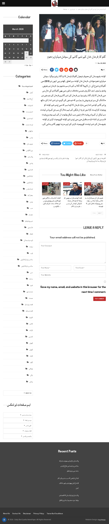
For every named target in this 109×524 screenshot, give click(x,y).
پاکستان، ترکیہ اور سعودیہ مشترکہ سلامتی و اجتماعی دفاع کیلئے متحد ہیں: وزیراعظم (69, 466)
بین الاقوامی (29, 150)
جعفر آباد (30, 195)
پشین (31, 163)
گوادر (31, 362)
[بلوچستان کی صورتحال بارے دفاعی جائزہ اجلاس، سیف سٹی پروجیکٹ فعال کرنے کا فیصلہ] (93, 188)
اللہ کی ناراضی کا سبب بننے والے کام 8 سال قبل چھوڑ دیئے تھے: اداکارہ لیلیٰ (68, 483)
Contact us (16, 513)
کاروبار (31, 317)
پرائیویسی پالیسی (27, 436)
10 (9, 49)
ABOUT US (28, 393)
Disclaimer (27, 513)
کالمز (31, 324)
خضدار (31, 215)
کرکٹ (31, 330)
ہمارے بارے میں (26, 415)
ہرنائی (31, 382)
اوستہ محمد (29, 125)
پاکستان (30, 157)
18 (13, 53)
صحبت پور (30, 292)
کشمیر (31, 337)
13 (22, 49)
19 (18, 53)
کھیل (31, 343)
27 (22, 57)
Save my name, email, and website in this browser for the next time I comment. (73, 289)
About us (6, 513)
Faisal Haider (102, 520)
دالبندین (30, 227)
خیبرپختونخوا (29, 221)
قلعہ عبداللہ (29, 311)
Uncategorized (27, 86)
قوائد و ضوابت (27, 431)
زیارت (31, 247)
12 (18, 49)
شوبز (31, 285)
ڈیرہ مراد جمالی (28, 240)
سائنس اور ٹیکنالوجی (27, 259)
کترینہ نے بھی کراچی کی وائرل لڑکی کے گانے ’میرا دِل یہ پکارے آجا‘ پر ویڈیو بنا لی (90, 159)
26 (18, 57)
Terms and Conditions (55, 513)
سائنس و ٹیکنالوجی (27, 266)
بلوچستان (45, 184)
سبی (31, 272)
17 (9, 53)
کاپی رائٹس (28, 426)
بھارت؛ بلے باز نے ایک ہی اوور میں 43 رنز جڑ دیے (54, 158)
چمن (31, 202)
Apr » (31, 65)
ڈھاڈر (31, 234)
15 (30, 49)
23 (5, 57)
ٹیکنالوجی (30, 176)
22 (31, 53)
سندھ (31, 279)
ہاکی (31, 375)
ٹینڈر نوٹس (29, 189)
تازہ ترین (30, 170)
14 (26, 49)
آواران (31, 92)
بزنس (31, 137)
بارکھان (30, 131)
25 (13, 57)
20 (22, 53)
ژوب (31, 253)
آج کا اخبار (30, 99)
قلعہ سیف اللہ (29, 304)
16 (5, 53)
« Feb (26, 65)
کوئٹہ (31, 356)
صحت (31, 298)
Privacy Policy (38, 513)
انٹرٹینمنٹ (29, 112)
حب (31, 208)
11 (13, 49)
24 (9, 57)
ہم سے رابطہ (28, 420)
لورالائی (31, 369)
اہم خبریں (30, 118)
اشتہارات (30, 105)
